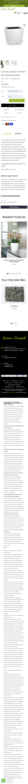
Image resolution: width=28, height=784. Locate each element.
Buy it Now (12, 105)
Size (2, 91)
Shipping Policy (9, 386)
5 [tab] (12, 273)
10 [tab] (19, 273)
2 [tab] (8, 273)
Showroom (14, 380)
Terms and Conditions (14, 384)
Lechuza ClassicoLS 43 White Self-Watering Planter (14, 260)
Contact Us (8, 382)
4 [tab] (11, 273)
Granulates (14, 306)
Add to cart (17, 100)
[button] (14, 207)
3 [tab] (10, 273)
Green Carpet (12, 392)
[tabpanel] (7, 63)
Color (2, 96)
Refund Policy (20, 386)
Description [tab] (7, 133)
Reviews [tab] (18, 133)
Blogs (22, 380)
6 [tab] (14, 273)
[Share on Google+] (11, 117)
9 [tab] (18, 273)
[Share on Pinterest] (13, 117)
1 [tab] (7, 273)
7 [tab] (15, 273)
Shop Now (14, 6)
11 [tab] (20, 273)
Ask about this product (20, 110)
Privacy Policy (19, 382)
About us (5, 380)
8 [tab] (16, 273)
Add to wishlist (6, 110)
